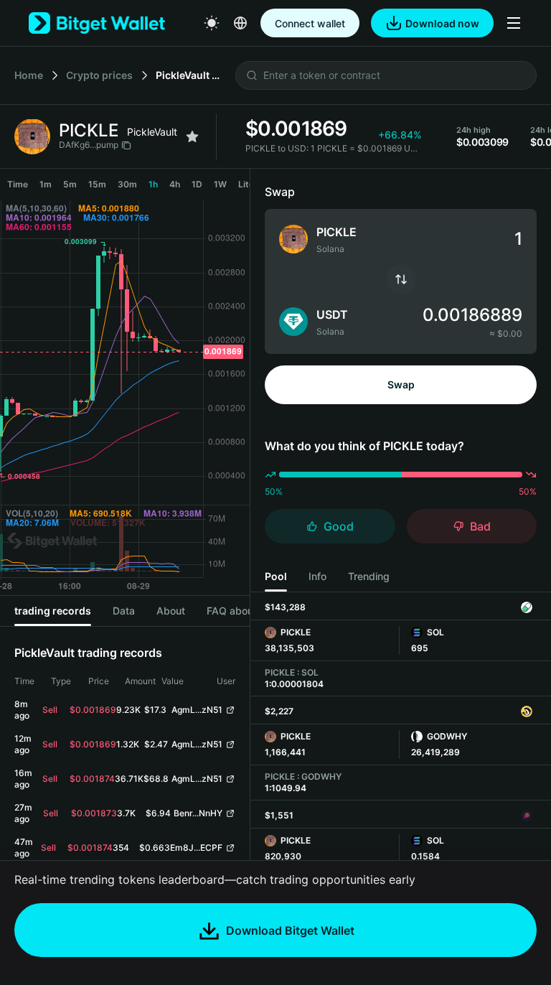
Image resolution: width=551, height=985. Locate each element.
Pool (276, 576)
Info (317, 576)
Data (124, 610)
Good (339, 526)
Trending (369, 576)
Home (28, 75)
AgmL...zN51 (196, 709)
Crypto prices (99, 75)
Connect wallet (310, 23)
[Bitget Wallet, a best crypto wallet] (97, 23)
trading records (52, 610)
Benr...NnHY (198, 813)
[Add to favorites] (192, 136)
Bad (480, 526)
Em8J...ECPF (196, 847)
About (170, 610)
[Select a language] (240, 23)
